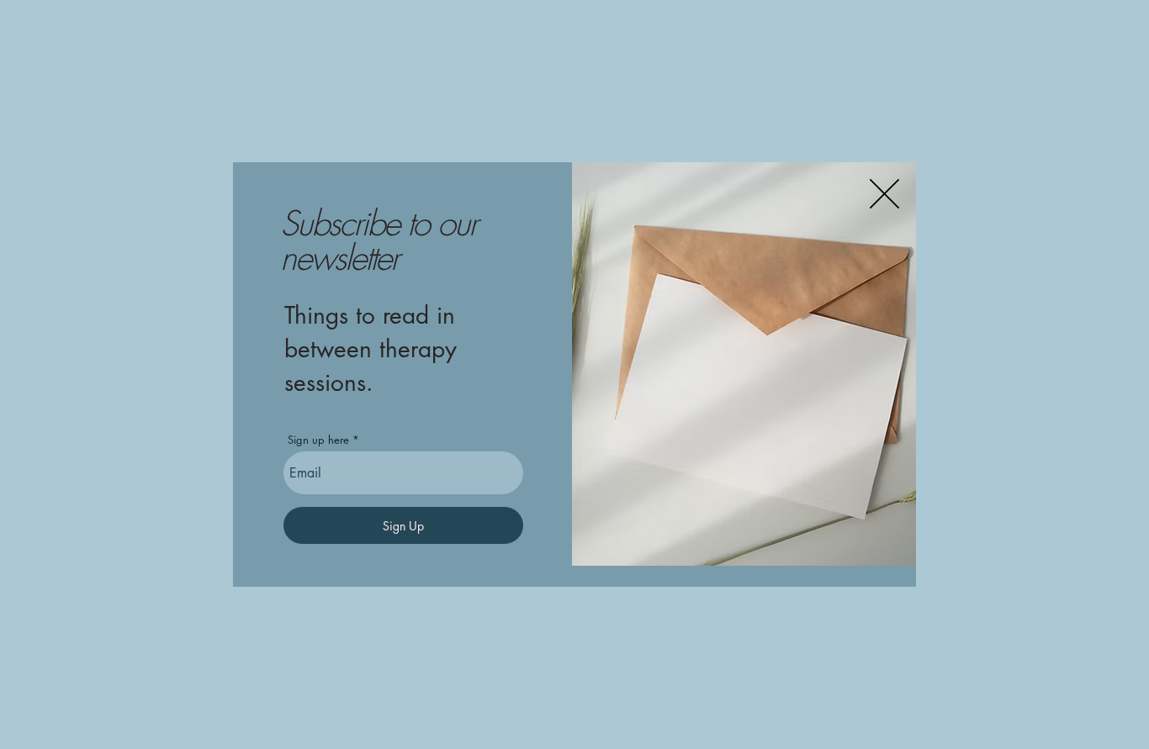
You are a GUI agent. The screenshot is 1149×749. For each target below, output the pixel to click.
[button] (884, 193)
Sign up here (318, 440)
